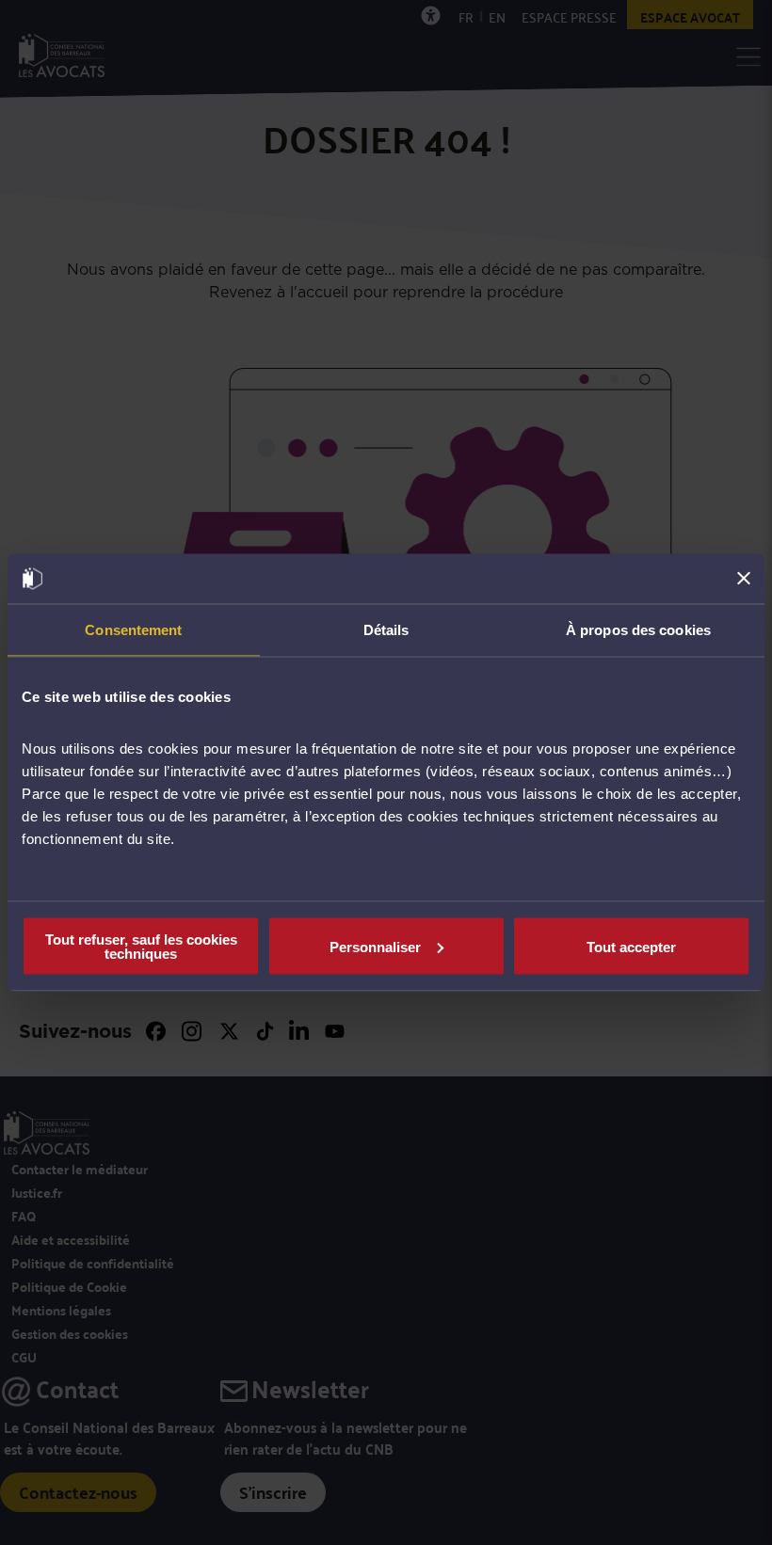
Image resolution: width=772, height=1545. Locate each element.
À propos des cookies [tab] (638, 629)
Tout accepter (631, 946)
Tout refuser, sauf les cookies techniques (141, 947)
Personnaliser (375, 946)
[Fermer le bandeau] (743, 578)
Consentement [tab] (133, 629)
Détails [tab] (386, 629)
